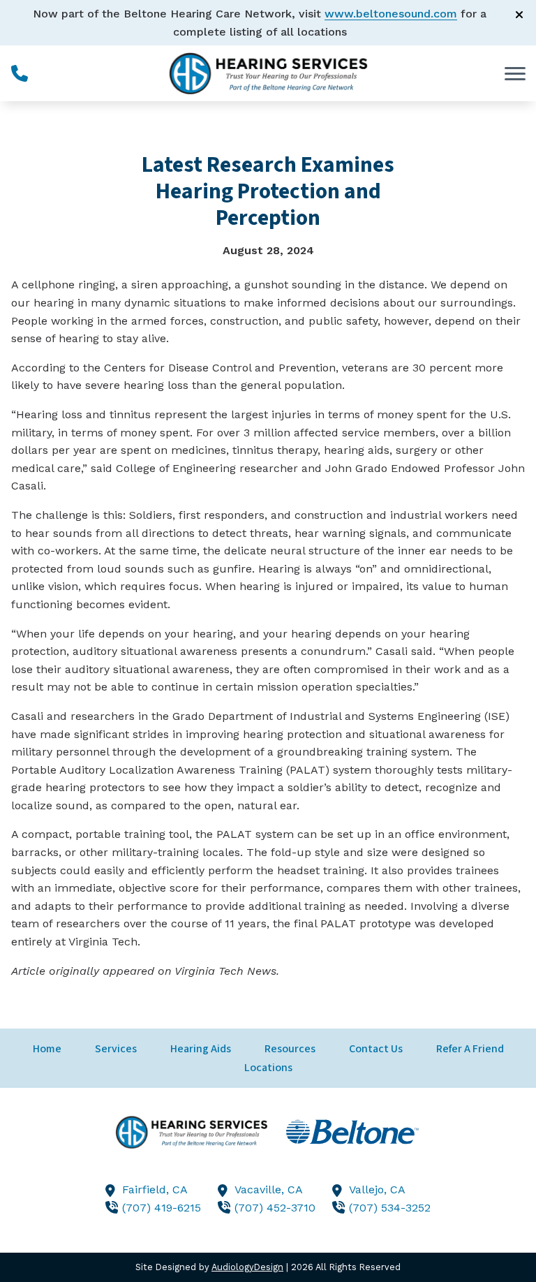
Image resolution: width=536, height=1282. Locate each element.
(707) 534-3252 (390, 1207)
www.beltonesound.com (391, 13)
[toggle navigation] (515, 73)
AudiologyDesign (247, 1267)
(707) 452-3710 (274, 1207)
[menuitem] (47, 1049)
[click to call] (19, 73)
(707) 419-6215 (161, 1207)
